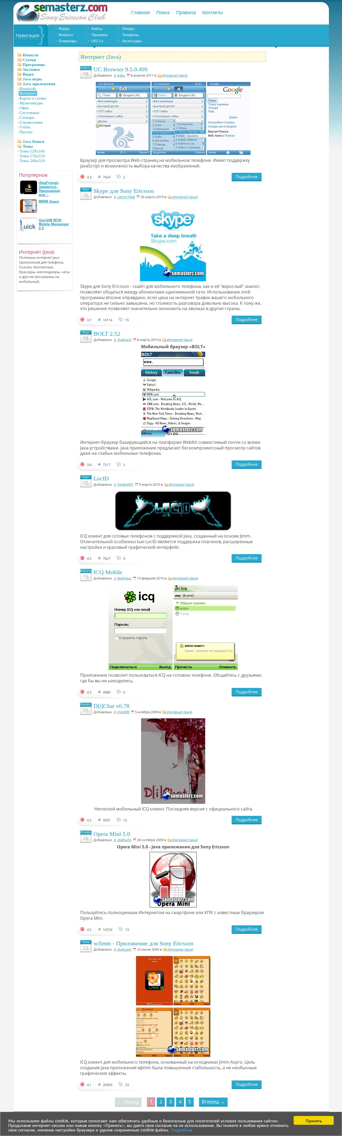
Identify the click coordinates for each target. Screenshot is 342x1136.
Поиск (163, 12)
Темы (28, 146)
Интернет (28, 93)
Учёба (25, 127)
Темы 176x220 (32, 156)
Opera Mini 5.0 (112, 834)
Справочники (31, 122)
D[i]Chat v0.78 (111, 706)
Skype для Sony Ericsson (124, 190)
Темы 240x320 (32, 161)
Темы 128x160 (32, 151)
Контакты (212, 12)
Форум (64, 29)
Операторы (68, 41)
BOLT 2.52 (107, 333)
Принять (314, 1120)
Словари (27, 117)
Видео (28, 74)
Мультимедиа (31, 103)
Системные (29, 113)
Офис (24, 108)
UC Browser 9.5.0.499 (120, 69)
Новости (30, 55)
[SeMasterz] (61, 22)
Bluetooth (28, 89)
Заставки (31, 69)
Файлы (96, 29)
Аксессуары (132, 41)
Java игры (32, 79)
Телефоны (130, 35)
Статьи (29, 60)
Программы (34, 64)
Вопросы (66, 35)
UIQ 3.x (97, 41)
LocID (101, 478)
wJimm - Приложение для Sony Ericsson (143, 943)
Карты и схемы (33, 98)
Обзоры (128, 29)
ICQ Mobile (108, 572)
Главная (140, 12)
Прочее (26, 132)
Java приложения (39, 84)
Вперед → (213, 1101)
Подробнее (181, 1129)
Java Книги (33, 141)
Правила (186, 12)
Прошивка (99, 35)
